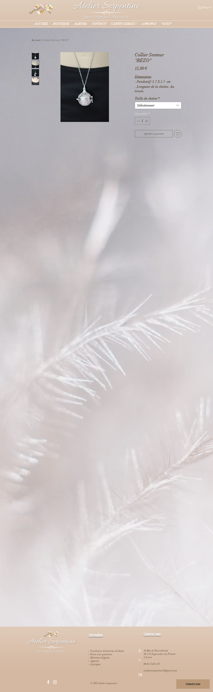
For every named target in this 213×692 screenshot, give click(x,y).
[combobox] (158, 105)
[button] (205, 7)
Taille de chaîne (147, 98)
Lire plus (139, 91)
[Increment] (147, 121)
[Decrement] (138, 121)
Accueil (36, 40)
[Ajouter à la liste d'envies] (177, 133)
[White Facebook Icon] (48, 682)
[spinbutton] (142, 121)
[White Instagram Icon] (54, 682)
